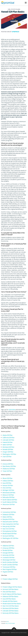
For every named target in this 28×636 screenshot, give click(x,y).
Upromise (12, 410)
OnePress (13, 632)
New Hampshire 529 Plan (11, 524)
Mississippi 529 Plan (9, 560)
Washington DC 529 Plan (10, 538)
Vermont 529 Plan (8, 536)
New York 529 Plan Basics (11, 606)
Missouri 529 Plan (8, 495)
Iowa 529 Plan (7, 483)
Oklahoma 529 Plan (9, 469)
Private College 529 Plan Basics (12, 587)
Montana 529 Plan (8, 447)
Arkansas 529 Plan (8, 548)
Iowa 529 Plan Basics (9, 599)
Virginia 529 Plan (8, 572)
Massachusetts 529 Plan (10, 522)
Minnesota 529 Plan (9, 493)
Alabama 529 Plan (8, 546)
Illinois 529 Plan (7, 478)
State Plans (11, 623)
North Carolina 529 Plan (10, 562)
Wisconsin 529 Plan (9, 504)
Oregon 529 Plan (8, 452)
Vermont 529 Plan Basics (10, 589)
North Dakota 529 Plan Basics (12, 594)
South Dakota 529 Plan (10, 502)
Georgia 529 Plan (8, 553)
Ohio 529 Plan (7, 488)
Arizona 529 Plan (8, 464)
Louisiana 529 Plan (8, 557)
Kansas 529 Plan (8, 485)
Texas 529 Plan (7, 471)
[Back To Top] (14, 629)
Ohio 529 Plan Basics (9, 592)
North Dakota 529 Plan (10, 500)
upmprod (15, 32)
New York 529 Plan (8, 529)
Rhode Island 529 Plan (10, 533)
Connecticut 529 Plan (9, 512)
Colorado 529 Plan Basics (10, 611)
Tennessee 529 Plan (9, 567)
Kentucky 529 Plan (8, 555)
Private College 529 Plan (10, 579)
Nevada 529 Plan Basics (10, 601)
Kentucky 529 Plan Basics (10, 613)
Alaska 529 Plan (7, 435)
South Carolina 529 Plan (10, 565)
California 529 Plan (8, 438)
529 (8, 621)
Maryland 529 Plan (8, 519)
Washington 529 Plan (9, 454)
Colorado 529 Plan (8, 440)
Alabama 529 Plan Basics (10, 596)
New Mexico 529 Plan (9, 466)
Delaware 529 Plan (8, 514)
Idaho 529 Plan (7, 445)
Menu (25, 2)
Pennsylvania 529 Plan (10, 531)
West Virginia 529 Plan (10, 569)
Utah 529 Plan (7, 457)
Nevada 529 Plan (8, 449)
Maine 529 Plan (7, 517)
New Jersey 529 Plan (9, 526)
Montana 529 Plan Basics (10, 608)
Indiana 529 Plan (8, 481)
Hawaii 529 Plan (8, 442)
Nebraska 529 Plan (9, 497)
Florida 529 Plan (8, 550)
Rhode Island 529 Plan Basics (12, 604)
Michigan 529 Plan (8, 490)
